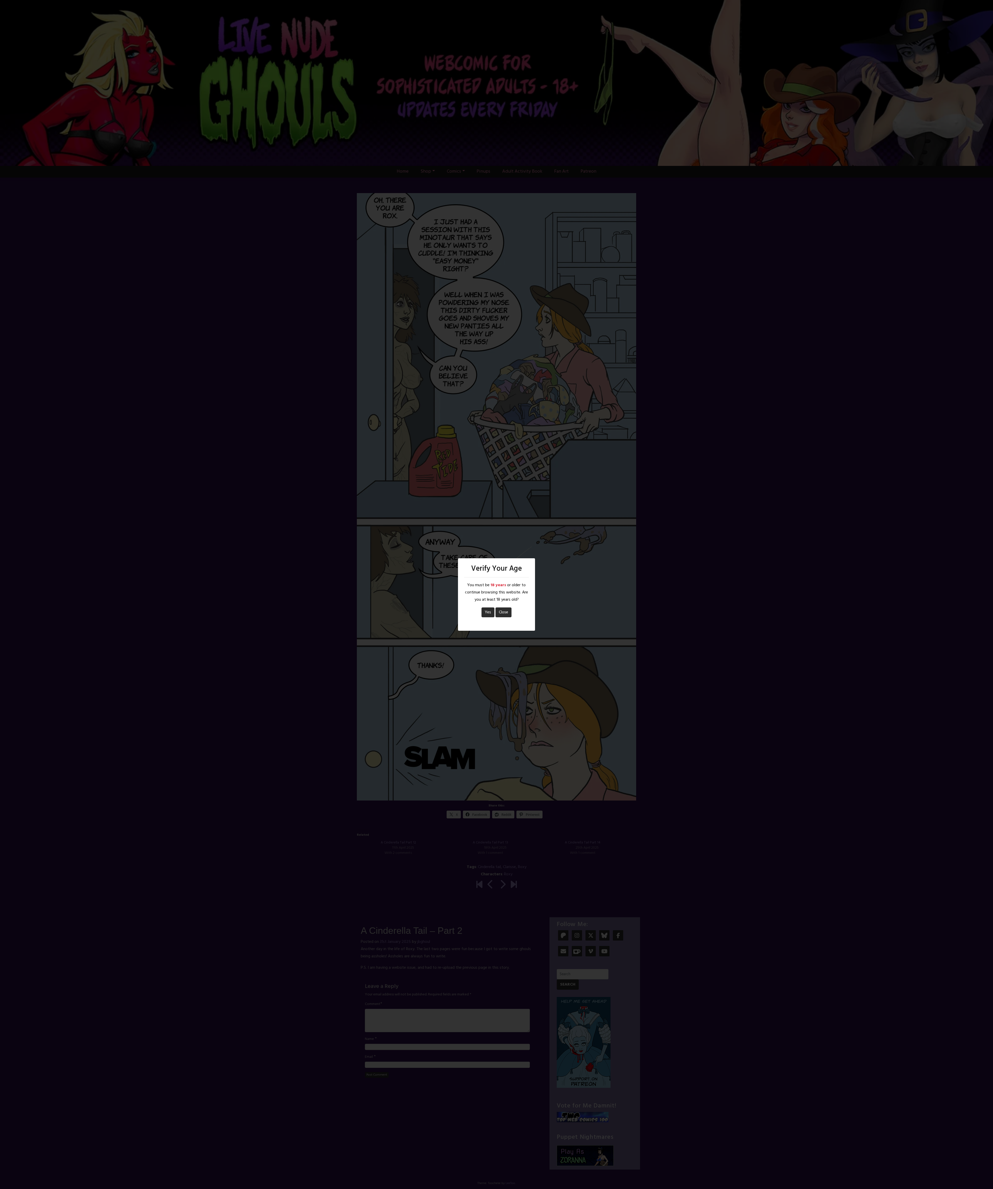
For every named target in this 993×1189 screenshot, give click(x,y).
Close (503, 612)
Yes (488, 612)
